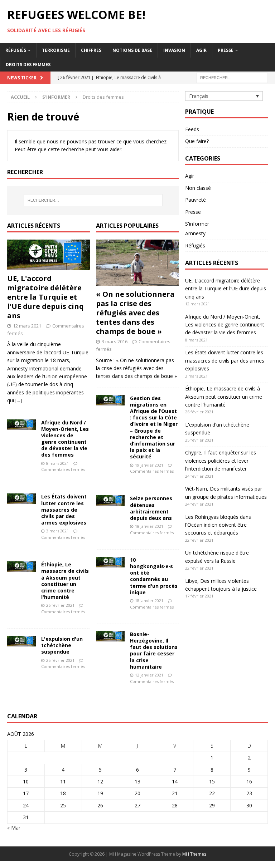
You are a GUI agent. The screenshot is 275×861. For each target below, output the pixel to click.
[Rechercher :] (232, 77)
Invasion (174, 50)
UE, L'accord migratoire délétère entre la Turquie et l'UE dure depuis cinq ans (45, 297)
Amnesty (195, 233)
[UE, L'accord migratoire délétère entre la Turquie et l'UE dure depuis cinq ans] (48, 255)
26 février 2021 (60, 605)
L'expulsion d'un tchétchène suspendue (62, 645)
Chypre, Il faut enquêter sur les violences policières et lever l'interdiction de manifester (220, 460)
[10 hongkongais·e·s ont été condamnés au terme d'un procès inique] (110, 562)
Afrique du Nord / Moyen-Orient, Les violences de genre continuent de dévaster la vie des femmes (65, 438)
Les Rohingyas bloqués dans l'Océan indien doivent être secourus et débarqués (218, 524)
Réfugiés (15, 50)
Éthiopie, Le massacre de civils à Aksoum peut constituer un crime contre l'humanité (65, 580)
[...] (18, 400)
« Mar (13, 827)
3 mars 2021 (57, 530)
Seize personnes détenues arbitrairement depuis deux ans (151, 508)
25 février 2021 (60, 660)
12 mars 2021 (27, 326)
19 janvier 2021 (149, 465)
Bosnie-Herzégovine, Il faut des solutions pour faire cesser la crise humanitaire (154, 650)
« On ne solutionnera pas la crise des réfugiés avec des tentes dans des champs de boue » (135, 312)
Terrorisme (56, 50)
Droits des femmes (28, 65)
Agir (201, 50)
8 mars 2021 (57, 463)
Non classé (198, 187)
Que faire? (197, 141)
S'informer (56, 97)
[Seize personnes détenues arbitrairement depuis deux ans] (110, 500)
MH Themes (194, 854)
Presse (225, 50)
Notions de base (132, 50)
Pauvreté (195, 199)
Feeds (192, 129)
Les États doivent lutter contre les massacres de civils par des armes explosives (64, 509)
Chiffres (91, 50)
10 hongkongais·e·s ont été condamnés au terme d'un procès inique (154, 576)
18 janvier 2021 (149, 526)
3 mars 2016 (114, 341)
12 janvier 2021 (149, 675)
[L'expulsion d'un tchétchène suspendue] (21, 641)
